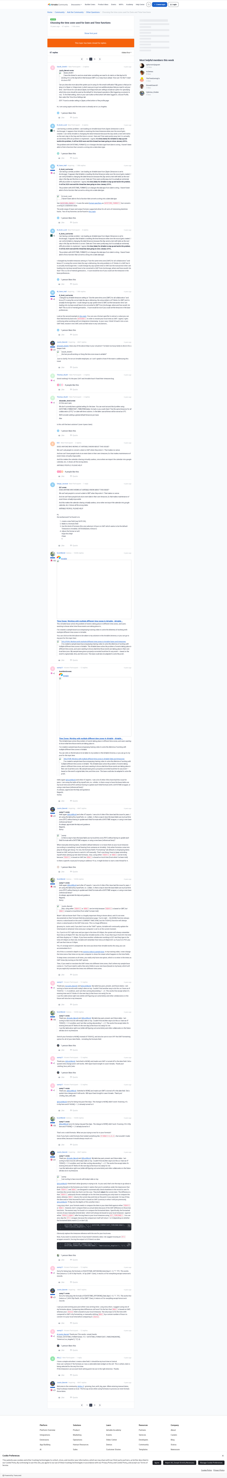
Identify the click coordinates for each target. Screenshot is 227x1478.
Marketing (77, 1435)
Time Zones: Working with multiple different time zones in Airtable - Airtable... (90, 621)
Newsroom (175, 1449)
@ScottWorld (71, 780)
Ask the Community (75, 12)
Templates (143, 1449)
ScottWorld (61, 553)
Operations (77, 1439)
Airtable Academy (113, 1430)
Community (60, 12)
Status (173, 1444)
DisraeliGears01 (152, 85)
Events (113, 4)
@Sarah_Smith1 (63, 346)
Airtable (64, 558)
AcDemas (149, 71)
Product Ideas (103, 4)
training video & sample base (93, 952)
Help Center (140, 4)
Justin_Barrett (62, 342)
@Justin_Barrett (71, 986)
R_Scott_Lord (62, 125)
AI (40, 1449)
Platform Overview (47, 1430)
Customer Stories (113, 1449)
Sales (75, 1449)
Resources (143, 1425)
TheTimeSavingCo (153, 78)
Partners (142, 1430)
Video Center (111, 1439)
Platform (43, 1425)
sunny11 (60, 667)
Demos (109, 1444)
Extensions (44, 1439)
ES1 (58, 443)
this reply (92, 211)
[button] (159, 4)
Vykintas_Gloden (152, 92)
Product (76, 1430)
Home (49, 12)
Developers (143, 1439)
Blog (173, 1439)
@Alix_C (81, 1386)
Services (142, 1435)
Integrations (45, 1435)
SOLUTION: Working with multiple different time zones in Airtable (86, 641)
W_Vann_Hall (62, 165)
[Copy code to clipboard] (129, 1225)
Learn (108, 1425)
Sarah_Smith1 (62, 67)
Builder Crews (90, 4)
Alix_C (59, 1357)
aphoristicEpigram (153, 64)
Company (175, 1425)
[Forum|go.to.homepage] (57, 4)
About (173, 1430)
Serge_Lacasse (62, 483)
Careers (174, 1435)
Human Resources (80, 1444)
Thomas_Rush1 (62, 375)
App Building (45, 1444)
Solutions (77, 1425)
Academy (129, 4)
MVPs (121, 4)
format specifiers (95, 203)
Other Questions (93, 12)
